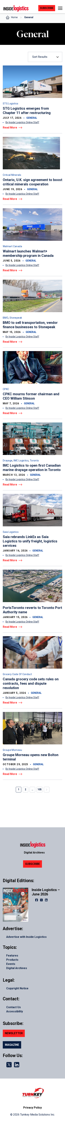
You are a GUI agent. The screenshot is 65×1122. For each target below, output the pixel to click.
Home (14, 17)
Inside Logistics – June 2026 (46, 892)
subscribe (46, 8)
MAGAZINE (12, 1044)
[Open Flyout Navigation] (60, 8)
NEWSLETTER (14, 1033)
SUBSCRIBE (32, 864)
